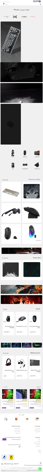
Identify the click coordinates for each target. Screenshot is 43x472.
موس (39, 328)
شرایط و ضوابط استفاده (37, 443)
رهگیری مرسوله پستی (37, 430)
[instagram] (19, 446)
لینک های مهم (38, 431)
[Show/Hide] (39, 469)
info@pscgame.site (7, 463)
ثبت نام (4, 439)
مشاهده (5, 309)
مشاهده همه (6, 180)
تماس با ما (38, 441)
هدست (26, 372)
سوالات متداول (38, 444)
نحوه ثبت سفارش (37, 428)
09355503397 (16, 463)
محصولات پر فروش (17, 431)
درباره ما (39, 439)
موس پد (39, 372)
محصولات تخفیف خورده (16, 430)
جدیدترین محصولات (17, 428)
